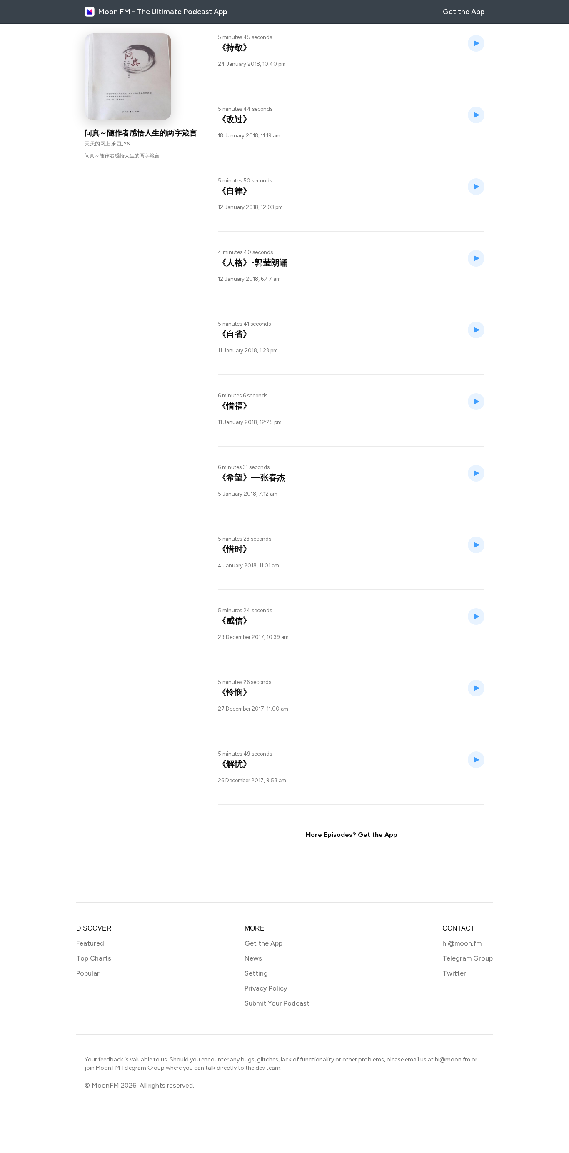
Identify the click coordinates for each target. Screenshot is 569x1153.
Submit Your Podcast (277, 1003)
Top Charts (93, 958)
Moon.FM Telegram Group (130, 1067)
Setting (256, 973)
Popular (88, 973)
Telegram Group (467, 958)
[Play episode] (476, 43)
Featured (90, 943)
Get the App (463, 11)
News (253, 958)
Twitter (454, 973)
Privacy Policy (266, 988)
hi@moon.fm (462, 943)
